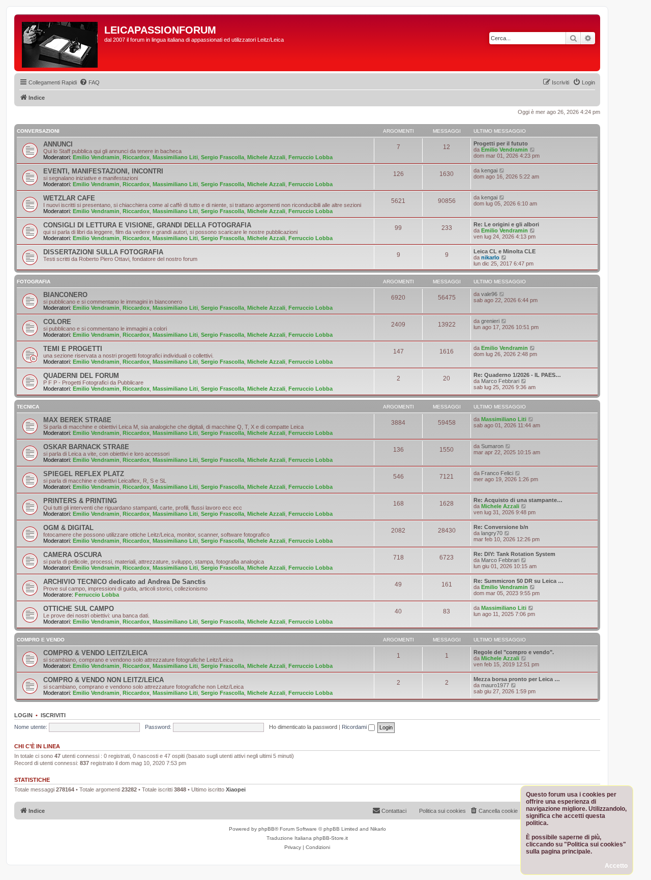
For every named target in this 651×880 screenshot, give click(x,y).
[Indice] (60, 43)
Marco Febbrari (500, 381)
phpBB (266, 829)
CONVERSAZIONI (38, 131)
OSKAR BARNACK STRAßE (86, 447)
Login (23, 715)
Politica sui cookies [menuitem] (442, 811)
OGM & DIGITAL (68, 528)
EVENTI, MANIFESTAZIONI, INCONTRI (103, 171)
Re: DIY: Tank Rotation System (514, 554)
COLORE (57, 322)
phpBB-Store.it (330, 838)
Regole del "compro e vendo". (514, 652)
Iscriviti (53, 715)
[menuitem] (89, 82)
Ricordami (355, 727)
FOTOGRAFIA (33, 281)
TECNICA (28, 406)
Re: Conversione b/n (501, 527)
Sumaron (492, 446)
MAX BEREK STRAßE (77, 420)
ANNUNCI (58, 144)
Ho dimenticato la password (303, 727)
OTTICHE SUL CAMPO (78, 608)
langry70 (491, 533)
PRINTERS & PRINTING (80, 501)
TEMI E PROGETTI (72, 349)
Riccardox (136, 157)
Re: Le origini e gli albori (506, 224)
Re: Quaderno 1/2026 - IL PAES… (517, 375)
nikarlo (490, 257)
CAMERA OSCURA (72, 555)
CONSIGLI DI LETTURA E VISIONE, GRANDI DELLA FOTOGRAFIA (147, 225)
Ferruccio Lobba (310, 157)
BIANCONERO (65, 295)
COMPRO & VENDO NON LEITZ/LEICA (103, 680)
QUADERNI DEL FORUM (81, 375)
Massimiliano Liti (175, 157)
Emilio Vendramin (96, 157)
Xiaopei (236, 789)
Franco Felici (497, 473)
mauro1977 (495, 685)
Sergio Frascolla (222, 157)
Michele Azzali (266, 157)
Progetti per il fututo (501, 143)
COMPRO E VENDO (41, 639)
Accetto (616, 865)
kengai (489, 170)
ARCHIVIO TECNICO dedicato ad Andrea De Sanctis (124, 581)
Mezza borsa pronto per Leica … (517, 679)
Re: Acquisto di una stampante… (518, 500)
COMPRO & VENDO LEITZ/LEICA (95, 653)
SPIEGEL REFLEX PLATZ (83, 474)
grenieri (490, 321)
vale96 (489, 294)
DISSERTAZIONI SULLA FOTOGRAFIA (103, 252)
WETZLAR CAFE (69, 198)
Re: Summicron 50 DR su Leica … (519, 581)
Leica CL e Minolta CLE (505, 251)
